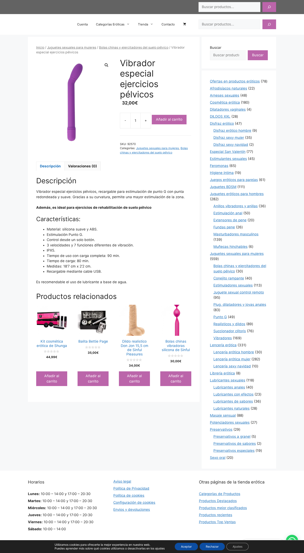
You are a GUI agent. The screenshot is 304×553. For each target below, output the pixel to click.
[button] (106, 65)
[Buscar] (269, 7)
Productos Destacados (218, 501)
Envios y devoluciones (131, 509)
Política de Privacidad (131, 488)
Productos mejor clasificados (223, 508)
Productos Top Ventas (217, 522)
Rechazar (212, 546)
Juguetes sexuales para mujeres (71, 47)
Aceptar (186, 546)
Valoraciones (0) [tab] (82, 166)
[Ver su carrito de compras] (186, 24)
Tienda (143, 24)
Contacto (168, 24)
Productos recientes (215, 515)
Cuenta (82, 24)
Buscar (215, 48)
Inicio (40, 47)
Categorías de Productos (219, 494)
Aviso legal (122, 481)
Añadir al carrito (169, 119)
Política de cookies (128, 495)
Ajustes (237, 546)
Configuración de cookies (134, 502)
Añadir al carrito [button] (51, 378)
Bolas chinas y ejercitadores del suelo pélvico (133, 47)
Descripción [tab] (50, 166)
